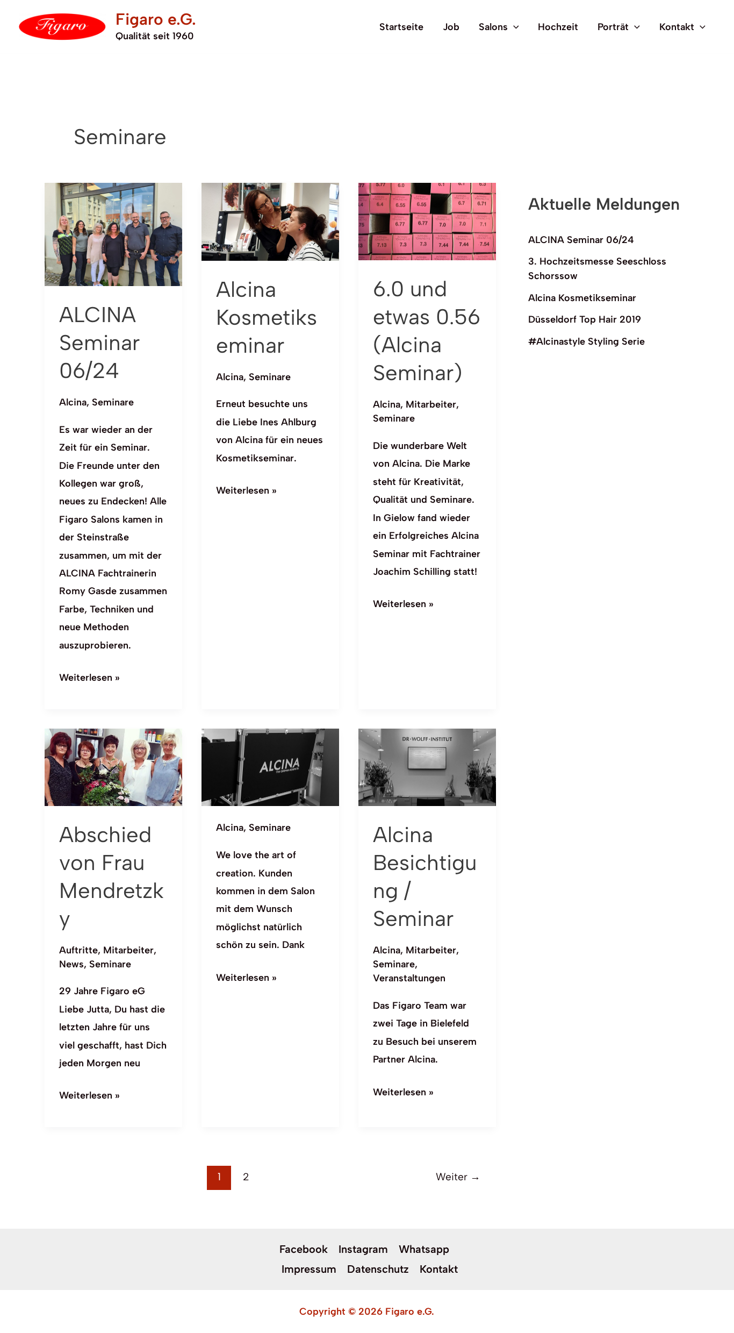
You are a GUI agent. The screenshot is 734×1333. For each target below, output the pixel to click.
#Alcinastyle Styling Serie (586, 341)
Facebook (303, 1249)
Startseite (401, 27)
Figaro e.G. (156, 19)
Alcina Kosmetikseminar (266, 317)
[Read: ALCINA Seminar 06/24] (113, 233)
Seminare (113, 402)
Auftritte (78, 950)
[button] (513, 26)
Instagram (363, 1249)
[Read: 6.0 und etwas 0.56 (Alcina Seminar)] (427, 221)
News (71, 964)
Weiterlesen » (89, 676)
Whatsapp (424, 1249)
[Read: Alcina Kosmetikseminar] (270, 221)
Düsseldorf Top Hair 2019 (584, 319)
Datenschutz (378, 1269)
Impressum (309, 1269)
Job (451, 27)
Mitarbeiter (431, 404)
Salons (493, 27)
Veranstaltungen (409, 978)
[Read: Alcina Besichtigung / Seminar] (427, 767)
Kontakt (676, 27)
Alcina (73, 402)
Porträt (613, 27)
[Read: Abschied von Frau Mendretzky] (113, 766)
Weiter (458, 1177)
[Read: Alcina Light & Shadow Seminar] (270, 767)
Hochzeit (558, 27)
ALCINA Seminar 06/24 (99, 342)
